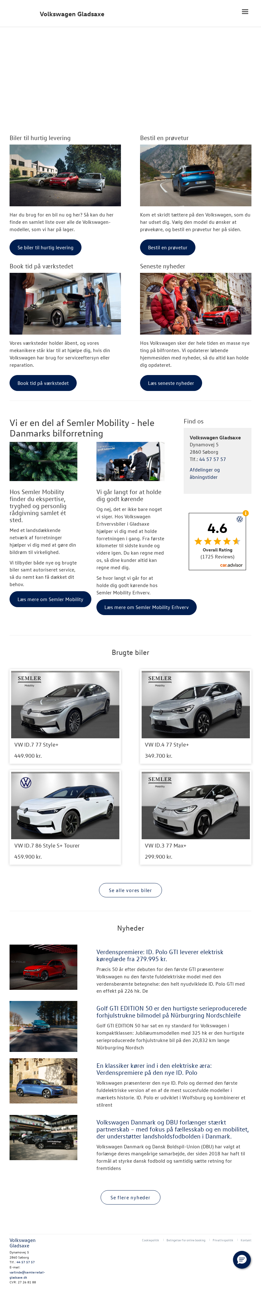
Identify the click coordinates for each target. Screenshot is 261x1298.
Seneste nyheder (162, 266)
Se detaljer (65, 716)
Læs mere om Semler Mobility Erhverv (146, 607)
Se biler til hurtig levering (46, 247)
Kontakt (246, 1240)
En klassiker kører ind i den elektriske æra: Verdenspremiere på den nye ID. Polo (154, 1068)
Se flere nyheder (130, 1197)
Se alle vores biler (130, 890)
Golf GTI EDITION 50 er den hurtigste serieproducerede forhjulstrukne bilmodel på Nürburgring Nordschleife (171, 1011)
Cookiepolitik (150, 1240)
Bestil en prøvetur (164, 137)
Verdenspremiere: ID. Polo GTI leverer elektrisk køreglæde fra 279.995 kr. (159, 955)
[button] (242, 1260)
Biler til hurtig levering (40, 137)
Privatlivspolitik (223, 1240)
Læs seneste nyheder (171, 383)
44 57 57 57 (212, 459)
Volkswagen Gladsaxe (72, 14)
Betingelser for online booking (185, 1240)
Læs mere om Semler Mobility (50, 599)
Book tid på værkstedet (41, 266)
